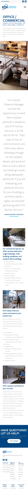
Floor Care (12, 466)
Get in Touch (21, 466)
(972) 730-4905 (13, 488)
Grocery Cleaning (6, 472)
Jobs (19, 479)
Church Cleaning (6, 465)
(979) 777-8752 (5, 488)
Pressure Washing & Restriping (12, 474)
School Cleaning (6, 467)
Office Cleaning (6, 469)
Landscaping (13, 478)
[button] (25, 7)
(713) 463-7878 (21, 488)
